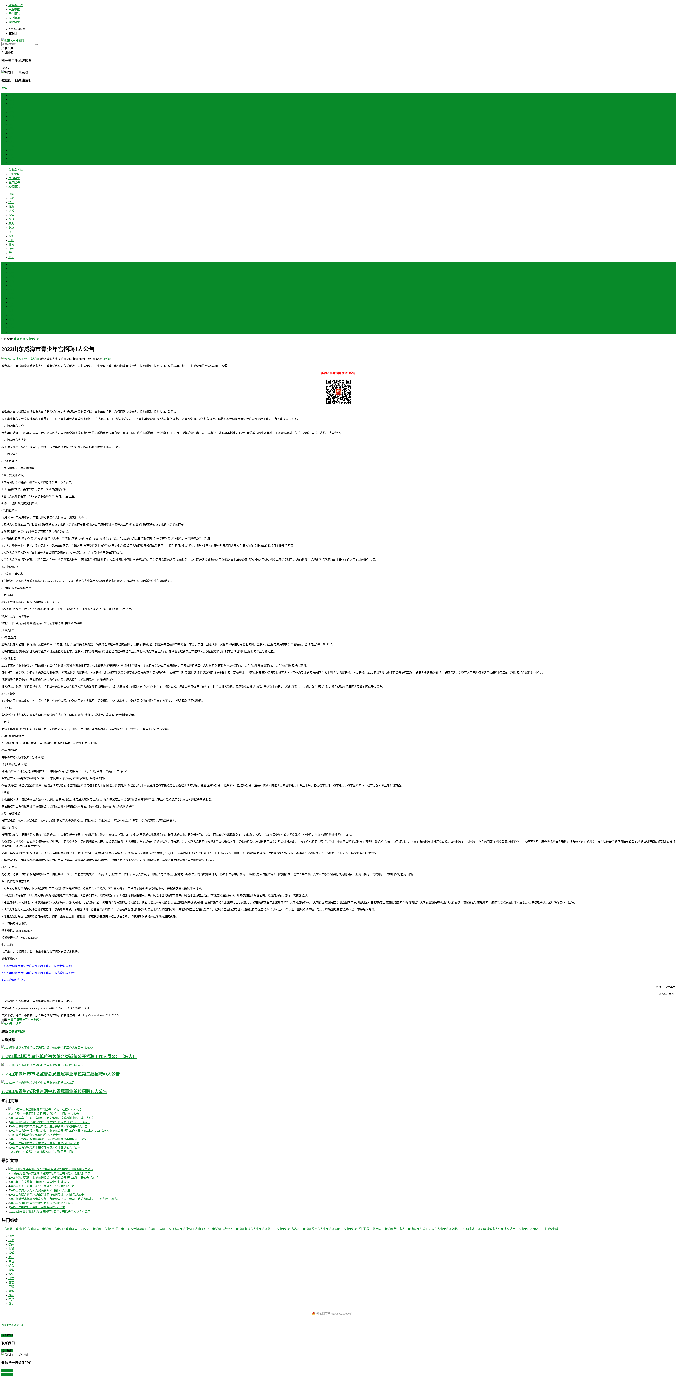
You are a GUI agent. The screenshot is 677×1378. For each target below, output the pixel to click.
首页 (11, 95)
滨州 (11, 154)
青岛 (11, 103)
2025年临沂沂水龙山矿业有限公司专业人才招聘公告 (42, 1186)
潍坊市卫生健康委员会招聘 (469, 1228)
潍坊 (11, 133)
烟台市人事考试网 (346, 1228)
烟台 (11, 124)
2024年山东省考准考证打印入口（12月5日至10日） (43, 1151)
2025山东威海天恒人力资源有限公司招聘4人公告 (40, 1190)
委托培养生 (365, 1228)
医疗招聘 (14, 17)
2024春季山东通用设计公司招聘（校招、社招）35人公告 (43, 1113)
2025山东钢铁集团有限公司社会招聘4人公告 (37, 1207)
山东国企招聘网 (155, 1228)
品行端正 (422, 1228)
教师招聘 (14, 22)
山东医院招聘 (9, 1228)
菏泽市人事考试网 (405, 1228)
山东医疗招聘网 (135, 1228)
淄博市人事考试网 (498, 1228)
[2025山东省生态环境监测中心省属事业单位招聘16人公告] (338, 1082)
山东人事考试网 (41, 1228)
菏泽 (11, 158)
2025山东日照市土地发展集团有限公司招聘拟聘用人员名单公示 (50, 1211)
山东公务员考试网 (209, 1228)
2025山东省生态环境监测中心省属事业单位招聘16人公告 (54, 1091)
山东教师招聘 (59, 1228)
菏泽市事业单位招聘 (546, 1228)
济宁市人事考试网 (279, 1228)
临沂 (11, 112)
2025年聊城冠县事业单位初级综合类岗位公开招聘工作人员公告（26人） (69, 1056)
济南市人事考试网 (521, 1228)
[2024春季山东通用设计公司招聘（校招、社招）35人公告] (342, 1109)
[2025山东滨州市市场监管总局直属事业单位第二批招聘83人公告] (338, 1065)
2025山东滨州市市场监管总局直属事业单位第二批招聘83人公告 (60, 1074)
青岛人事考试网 (301, 1228)
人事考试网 (94, 1228)
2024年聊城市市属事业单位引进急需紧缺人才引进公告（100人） (50, 1122)
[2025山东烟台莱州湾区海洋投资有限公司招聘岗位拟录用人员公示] (342, 1169)
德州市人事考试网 (323, 1228)
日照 (11, 145)
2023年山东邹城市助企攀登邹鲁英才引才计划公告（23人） (46, 1147)
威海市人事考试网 (30, 1019)
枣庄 (11, 285)
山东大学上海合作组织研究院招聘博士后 (35, 1134)
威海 (11, 128)
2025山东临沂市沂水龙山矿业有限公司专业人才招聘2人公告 (47, 1194)
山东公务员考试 (175, 1228)
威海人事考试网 (29, 338)
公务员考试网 (30, 358)
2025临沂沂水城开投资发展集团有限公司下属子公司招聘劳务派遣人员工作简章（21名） (65, 1198)
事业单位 (14, 9)
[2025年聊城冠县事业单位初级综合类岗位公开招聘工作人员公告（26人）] (338, 1047)
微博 (4, 88)
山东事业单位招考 (113, 1228)
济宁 (11, 137)
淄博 (11, 116)
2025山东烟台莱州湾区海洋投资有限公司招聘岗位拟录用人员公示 (49, 1173)
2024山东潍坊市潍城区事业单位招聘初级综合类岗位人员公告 (48, 1139)
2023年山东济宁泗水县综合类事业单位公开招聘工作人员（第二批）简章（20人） (60, 1130)
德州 (11, 107)
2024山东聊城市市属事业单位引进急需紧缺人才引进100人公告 (48, 1126)
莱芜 (11, 162)
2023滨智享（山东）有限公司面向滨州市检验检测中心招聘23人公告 (52, 1117)
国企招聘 (14, 13)
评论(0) (107, 358)
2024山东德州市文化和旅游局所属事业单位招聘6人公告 (44, 1143)
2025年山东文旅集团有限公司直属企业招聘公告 (39, 1181)
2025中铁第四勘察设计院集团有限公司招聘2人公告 (41, 1203)
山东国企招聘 (77, 1228)
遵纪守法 (191, 1228)
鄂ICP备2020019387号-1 (16, 1324)
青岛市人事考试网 (440, 1228)
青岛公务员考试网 (232, 1228)
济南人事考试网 (383, 1228)
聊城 (11, 150)
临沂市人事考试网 (256, 1228)
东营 (11, 120)
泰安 (11, 141)
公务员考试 (15, 5)
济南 (11, 99)
